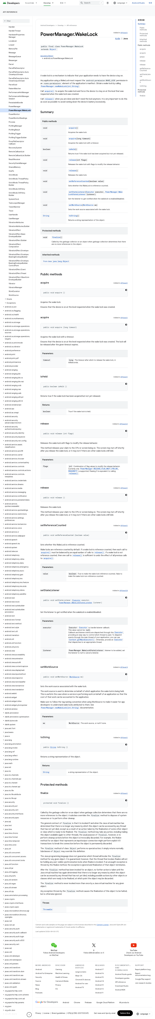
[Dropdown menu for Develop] (54, 3)
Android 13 (99, 985)
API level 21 (124, 424)
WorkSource (88, 205)
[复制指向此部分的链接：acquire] (51, 282)
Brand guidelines (58, 1013)
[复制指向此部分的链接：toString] (52, 737)
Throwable (47, 909)
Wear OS (78, 976)
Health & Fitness (61, 977)
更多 (62, 3)
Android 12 (99, 989)
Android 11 (99, 993)
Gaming (58, 969)
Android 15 (99, 977)
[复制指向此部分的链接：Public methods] (64, 274)
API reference (10, 12)
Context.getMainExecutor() (81, 640)
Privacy (58, 985)
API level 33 (124, 591)
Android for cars (81, 983)
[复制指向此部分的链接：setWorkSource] (60, 667)
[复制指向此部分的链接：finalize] (50, 793)
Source (38, 981)
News (37, 985)
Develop (47, 3)
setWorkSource (75, 205)
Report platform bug (143, 969)
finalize (56, 237)
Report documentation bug (143, 974)
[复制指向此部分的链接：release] (51, 423)
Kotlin (117, 38)
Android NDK (120, 990)
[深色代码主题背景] (126, 290)
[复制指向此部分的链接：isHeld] (49, 376)
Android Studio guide (123, 974)
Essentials (29, 3)
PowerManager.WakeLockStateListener (75, 602)
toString (73, 216)
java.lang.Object (46, 56)
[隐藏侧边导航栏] (29, 1014)
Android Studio (138, 3)
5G (56, 989)
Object (53, 49)
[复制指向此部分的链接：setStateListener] (61, 590)
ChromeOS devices (82, 979)
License (46, 1013)
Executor (90, 192)
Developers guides (122, 978)
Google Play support (143, 979)
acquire (72, 128)
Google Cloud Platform (105, 1002)
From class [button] (56, 261)
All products (124, 1002)
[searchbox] (16, 21)
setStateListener (77, 192)
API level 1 (124, 33)
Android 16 (99, 973)
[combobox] (91, 3)
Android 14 (99, 981)
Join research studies (143, 983)
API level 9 (124, 667)
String (46, 216)
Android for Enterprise (43, 973)
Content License (103, 925)
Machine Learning (62, 973)
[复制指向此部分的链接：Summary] (56, 112)
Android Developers (47, 25)
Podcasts (38, 993)
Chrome (77, 1002)
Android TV (79, 987)
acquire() (49, 91)
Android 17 (99, 969)
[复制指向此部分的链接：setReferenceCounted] (68, 525)
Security (38, 977)
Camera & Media (61, 981)
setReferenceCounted (79, 181)
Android (38, 969)
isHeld (72, 149)
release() (49, 99)
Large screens (80, 972)
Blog (37, 989)
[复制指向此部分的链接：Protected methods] (70, 784)
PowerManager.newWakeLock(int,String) (60, 86)
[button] (16, 299)
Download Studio (121, 986)
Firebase (88, 1002)
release (72, 160)
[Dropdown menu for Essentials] (37, 3)
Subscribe (125, 1013)
